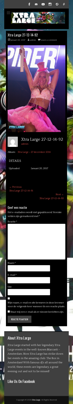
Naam (12, 263)
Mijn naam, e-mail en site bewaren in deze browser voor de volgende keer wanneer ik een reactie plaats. (36, 304)
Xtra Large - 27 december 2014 (34, 152)
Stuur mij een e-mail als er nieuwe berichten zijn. (37, 312)
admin (33, 40)
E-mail (12, 275)
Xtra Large (36, 400)
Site (10, 287)
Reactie (12, 221)
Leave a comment (49, 40)
